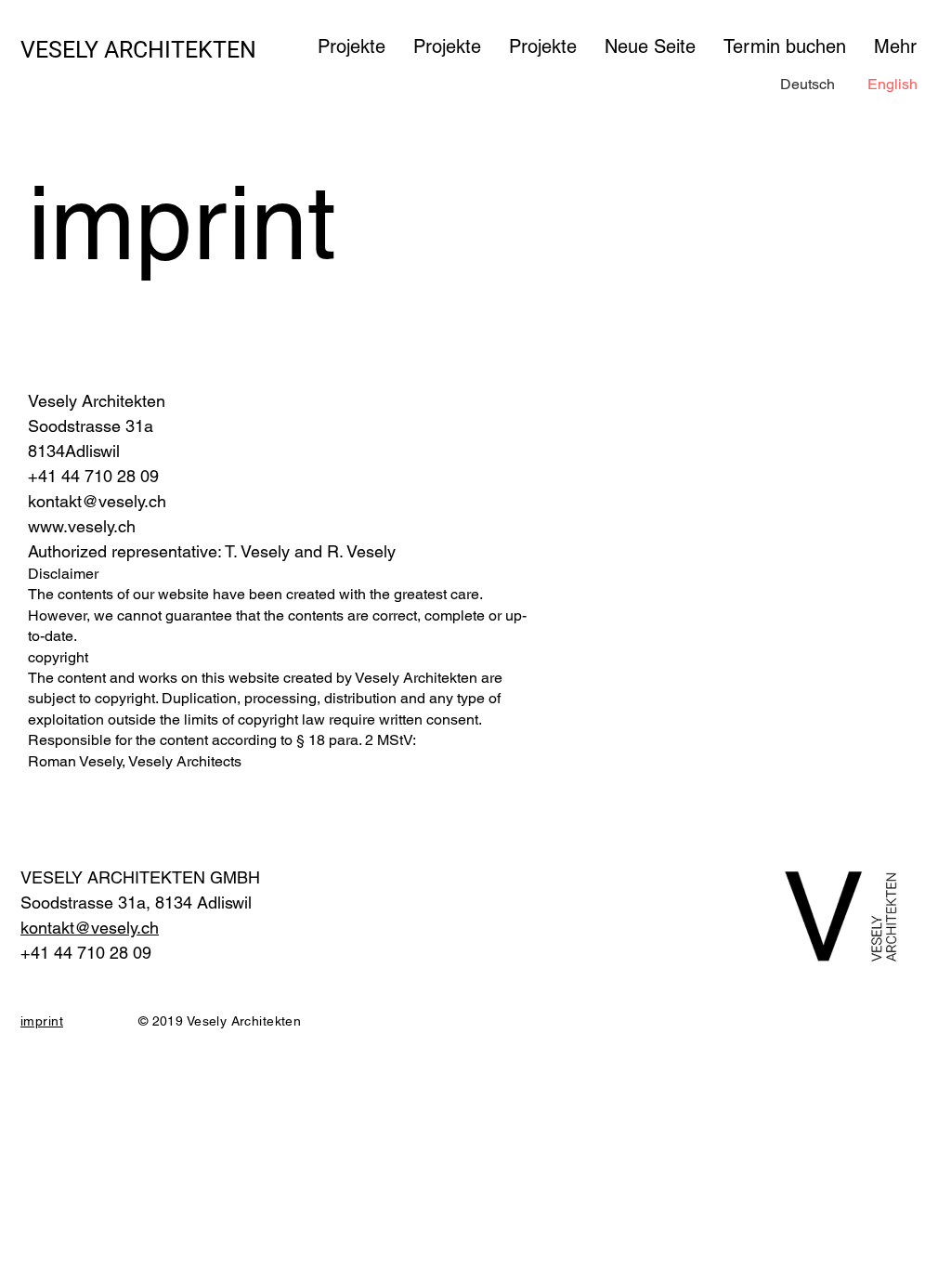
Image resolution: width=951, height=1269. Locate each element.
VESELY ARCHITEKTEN (138, 49)
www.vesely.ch (82, 526)
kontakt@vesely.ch (97, 501)
